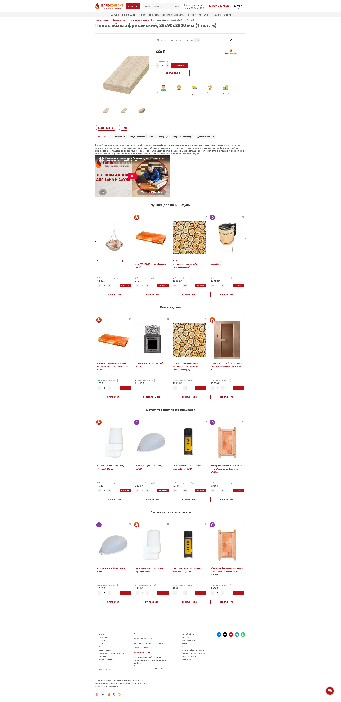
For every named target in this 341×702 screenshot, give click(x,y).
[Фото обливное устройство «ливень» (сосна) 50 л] (227, 237)
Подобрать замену (151, 397)
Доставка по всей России (194, 94)
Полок (124, 127)
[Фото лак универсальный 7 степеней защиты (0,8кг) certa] (189, 442)
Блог (206, 14)
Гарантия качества (179, 93)
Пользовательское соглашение (194, 653)
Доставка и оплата (173, 14)
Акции (143, 14)
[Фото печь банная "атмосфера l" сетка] (152, 340)
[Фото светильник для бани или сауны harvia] (152, 442)
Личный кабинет (188, 634)
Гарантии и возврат (106, 650)
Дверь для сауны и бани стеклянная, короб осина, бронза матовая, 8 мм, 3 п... (227, 366)
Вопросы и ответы (189, 656)
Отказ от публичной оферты (193, 650)
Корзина (185, 637)
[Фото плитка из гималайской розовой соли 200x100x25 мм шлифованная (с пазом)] (152, 237)
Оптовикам (194, 14)
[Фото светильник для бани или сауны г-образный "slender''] (114, 442)
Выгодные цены (226, 93)
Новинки (154, 14)
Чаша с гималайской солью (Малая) (113, 260)
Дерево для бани (106, 127)
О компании (129, 14)
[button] (96, 241)
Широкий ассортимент (210, 94)
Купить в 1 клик (172, 73)
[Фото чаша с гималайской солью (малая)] (114, 237)
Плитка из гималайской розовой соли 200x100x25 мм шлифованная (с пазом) (151, 263)
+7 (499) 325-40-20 (219, 6)
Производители (105, 669)
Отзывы (216, 14)
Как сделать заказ (189, 647)
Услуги (184, 643)
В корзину (125, 285)
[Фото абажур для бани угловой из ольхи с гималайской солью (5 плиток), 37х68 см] (227, 442)
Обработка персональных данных (111, 653)
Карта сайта (186, 659)
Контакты (229, 14)
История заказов (188, 640)
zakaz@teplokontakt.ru (142, 652)
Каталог (114, 14)
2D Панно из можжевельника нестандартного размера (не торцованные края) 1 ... (186, 263)
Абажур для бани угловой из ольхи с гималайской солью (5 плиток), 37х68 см (227, 468)
